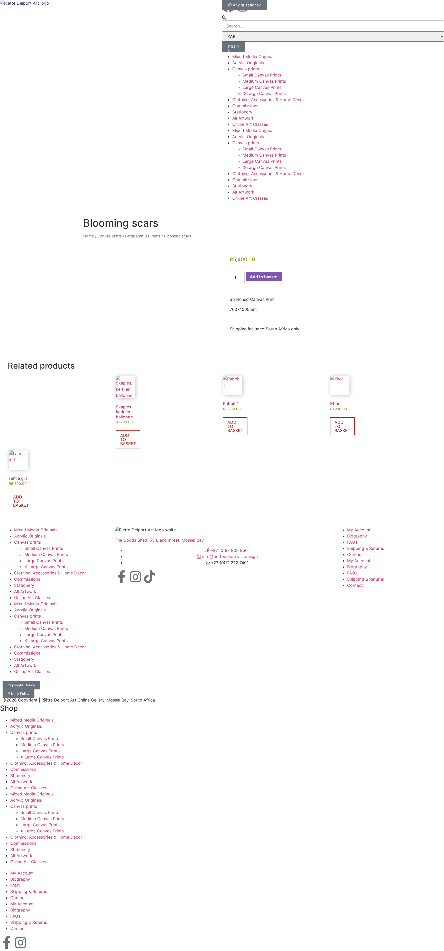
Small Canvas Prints (262, 75)
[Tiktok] (149, 577)
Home (88, 236)
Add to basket (264, 276)
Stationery (242, 111)
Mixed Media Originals (253, 56)
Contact (355, 554)
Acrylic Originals (248, 62)
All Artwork (243, 118)
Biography (357, 536)
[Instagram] (135, 577)
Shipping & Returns (365, 548)
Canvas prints (245, 68)
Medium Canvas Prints (264, 81)
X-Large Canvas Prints (264, 93)
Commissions (245, 105)
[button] (333, 17)
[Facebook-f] (121, 577)
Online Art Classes (250, 124)
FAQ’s (352, 542)
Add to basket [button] (128, 439)
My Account (359, 529)
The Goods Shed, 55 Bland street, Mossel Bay (159, 540)
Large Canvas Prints (262, 87)
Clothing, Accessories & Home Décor (268, 99)
